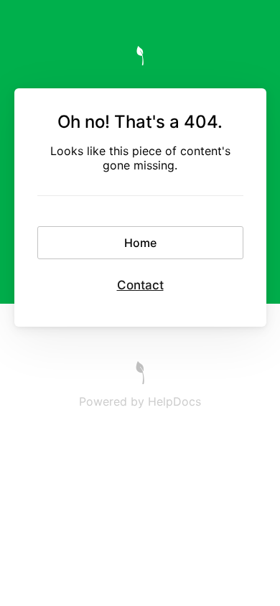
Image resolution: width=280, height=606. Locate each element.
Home (140, 243)
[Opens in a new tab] (140, 380)
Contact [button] (140, 285)
